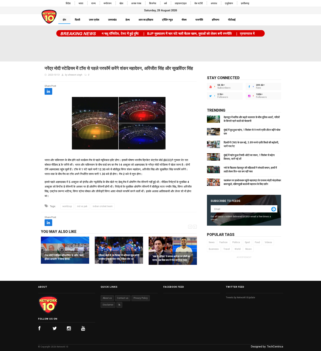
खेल (121, 3)
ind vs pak (82, 206)
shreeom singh (75, 75)
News (212, 242)
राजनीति (199, 19)
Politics (236, 242)
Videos (268, 242)
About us (107, 298)
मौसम (184, 19)
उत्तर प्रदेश (94, 19)
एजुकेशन (229, 3)
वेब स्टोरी (198, 3)
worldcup (67, 206)
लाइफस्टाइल (181, 3)
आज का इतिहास (146, 19)
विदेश (68, 3)
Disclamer (108, 304)
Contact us (122, 298)
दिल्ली (77, 19)
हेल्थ (128, 19)
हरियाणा (215, 19)
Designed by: (267, 346)
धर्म (165, 3)
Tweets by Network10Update (240, 297)
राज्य (93, 3)
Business (214, 249)
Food (257, 242)
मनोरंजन (107, 3)
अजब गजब (136, 3)
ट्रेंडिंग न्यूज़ (167, 19)
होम (64, 19)
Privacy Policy (141, 298)
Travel (226, 249)
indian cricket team (103, 206)
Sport (247, 242)
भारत (81, 3)
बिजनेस (152, 3)
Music (248, 249)
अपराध (214, 3)
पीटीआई (232, 19)
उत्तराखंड (112, 19)
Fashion (223, 242)
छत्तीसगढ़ (245, 3)
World (238, 249)
